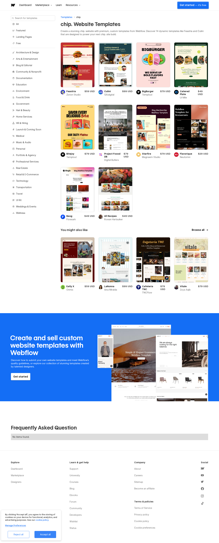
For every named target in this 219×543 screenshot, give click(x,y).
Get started (193, 5)
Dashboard (25, 5)
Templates (66, 17)
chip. (78, 17)
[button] (43, 5)
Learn (59, 5)
